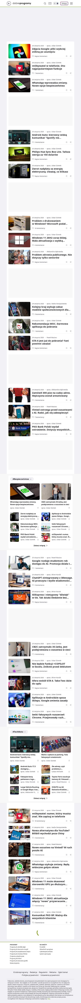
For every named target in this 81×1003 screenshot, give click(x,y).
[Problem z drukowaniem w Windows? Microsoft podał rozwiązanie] (19, 223)
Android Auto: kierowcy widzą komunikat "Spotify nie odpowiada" (49, 137)
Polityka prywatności (30, 975)
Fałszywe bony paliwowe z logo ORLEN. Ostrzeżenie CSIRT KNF (29, 778)
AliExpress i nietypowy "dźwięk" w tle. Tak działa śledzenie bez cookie (50, 597)
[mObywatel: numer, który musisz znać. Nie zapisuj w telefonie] (45, 537)
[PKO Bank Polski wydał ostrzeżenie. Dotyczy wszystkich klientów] (19, 429)
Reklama (52, 972)
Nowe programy (14, 963)
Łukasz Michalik (57, 772)
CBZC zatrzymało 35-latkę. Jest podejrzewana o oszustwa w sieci (55, 503)
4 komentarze (39, 245)
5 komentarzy (39, 889)
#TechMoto (18, 731)
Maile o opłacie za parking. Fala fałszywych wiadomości (54, 756)
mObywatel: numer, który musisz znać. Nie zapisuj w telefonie (61, 535)
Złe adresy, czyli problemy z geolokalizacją (58, 767)
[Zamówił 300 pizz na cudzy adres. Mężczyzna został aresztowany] (19, 395)
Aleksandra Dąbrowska (55, 252)
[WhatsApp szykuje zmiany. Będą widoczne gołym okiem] (19, 866)
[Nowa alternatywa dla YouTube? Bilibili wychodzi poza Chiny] (19, 833)
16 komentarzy (40, 228)
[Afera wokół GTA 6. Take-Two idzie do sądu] (19, 683)
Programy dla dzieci (16, 958)
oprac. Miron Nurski (54, 575)
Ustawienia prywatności (50, 975)
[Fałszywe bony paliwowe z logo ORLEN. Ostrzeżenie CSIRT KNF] (14, 779)
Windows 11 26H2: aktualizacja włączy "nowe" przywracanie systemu (50, 901)
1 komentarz (39, 73)
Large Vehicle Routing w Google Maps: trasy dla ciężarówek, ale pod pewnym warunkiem (30, 788)
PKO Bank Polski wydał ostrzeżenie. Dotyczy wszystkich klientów (50, 429)
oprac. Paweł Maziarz (54, 558)
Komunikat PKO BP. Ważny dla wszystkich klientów (49, 917)
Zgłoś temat (63, 972)
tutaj (48, 999)
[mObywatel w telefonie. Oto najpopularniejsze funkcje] (19, 68)
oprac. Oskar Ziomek (54, 46)
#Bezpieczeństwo (21, 479)
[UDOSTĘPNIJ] (71, 56)
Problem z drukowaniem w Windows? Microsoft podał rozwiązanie (48, 223)
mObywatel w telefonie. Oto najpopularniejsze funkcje (48, 67)
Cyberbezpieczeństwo (46, 951)
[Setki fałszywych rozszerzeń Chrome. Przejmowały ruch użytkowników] (45, 527)
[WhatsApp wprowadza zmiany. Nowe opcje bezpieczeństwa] (19, 85)
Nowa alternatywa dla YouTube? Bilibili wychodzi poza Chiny (51, 832)
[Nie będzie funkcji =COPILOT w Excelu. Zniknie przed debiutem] (19, 666)
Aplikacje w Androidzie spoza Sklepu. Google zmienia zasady (61, 514)
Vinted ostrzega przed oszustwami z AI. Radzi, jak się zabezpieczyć (52, 411)
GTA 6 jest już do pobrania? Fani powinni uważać (50, 342)
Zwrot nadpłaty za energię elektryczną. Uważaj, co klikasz (50, 170)
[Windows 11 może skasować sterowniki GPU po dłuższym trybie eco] (19, 883)
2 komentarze (39, 400)
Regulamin (43, 972)
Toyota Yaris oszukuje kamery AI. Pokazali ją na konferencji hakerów (61, 778)
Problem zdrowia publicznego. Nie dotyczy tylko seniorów (52, 256)
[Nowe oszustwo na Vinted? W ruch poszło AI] (19, 850)
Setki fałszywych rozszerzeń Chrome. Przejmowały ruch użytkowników (60, 525)
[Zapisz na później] (67, 56)
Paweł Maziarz (52, 338)
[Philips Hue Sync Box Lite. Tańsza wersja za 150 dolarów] (19, 154)
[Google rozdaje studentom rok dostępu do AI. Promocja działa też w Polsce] (19, 563)
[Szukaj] (45, 3)
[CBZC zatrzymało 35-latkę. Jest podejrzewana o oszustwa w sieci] (56, 491)
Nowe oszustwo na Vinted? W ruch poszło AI (52, 849)
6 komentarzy (39, 654)
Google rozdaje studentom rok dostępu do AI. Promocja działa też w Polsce (52, 563)
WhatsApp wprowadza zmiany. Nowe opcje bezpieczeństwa (50, 84)
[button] (71, 3)
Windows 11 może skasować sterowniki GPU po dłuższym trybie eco (48, 884)
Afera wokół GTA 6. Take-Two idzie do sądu (52, 682)
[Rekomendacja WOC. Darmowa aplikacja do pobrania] (19, 326)
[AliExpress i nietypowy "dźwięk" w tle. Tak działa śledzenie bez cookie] (19, 597)
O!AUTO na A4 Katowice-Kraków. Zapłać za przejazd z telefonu (60, 788)
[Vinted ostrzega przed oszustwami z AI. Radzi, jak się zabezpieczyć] (19, 412)
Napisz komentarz (41, 56)
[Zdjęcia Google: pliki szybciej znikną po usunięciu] (19, 51)
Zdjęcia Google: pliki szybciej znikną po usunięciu (48, 50)
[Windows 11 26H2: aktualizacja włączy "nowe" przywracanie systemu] (19, 900)
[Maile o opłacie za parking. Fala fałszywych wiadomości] (56, 744)
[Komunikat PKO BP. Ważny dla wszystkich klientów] (19, 917)
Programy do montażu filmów (18, 954)
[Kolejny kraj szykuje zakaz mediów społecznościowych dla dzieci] (19, 309)
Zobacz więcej (39, 545)
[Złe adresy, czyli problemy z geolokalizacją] (45, 769)
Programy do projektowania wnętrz (20, 951)
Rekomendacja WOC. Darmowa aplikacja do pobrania (50, 325)
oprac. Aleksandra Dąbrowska (57, 390)
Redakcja (33, 972)
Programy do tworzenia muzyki (19, 949)
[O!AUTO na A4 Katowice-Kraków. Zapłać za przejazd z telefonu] (45, 790)
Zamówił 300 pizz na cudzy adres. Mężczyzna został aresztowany (51, 394)
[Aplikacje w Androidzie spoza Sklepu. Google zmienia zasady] (45, 516)
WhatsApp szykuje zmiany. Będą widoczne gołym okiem (50, 866)
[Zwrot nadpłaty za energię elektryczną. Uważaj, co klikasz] (19, 171)
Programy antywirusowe (17, 956)
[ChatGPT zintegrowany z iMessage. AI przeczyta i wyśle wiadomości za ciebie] (19, 580)
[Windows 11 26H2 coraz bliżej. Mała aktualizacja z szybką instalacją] (19, 240)
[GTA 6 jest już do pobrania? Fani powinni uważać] (19, 343)
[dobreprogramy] (23, 3)
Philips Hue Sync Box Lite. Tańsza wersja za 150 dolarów (51, 153)
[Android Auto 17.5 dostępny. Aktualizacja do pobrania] (14, 769)
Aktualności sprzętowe (46, 949)
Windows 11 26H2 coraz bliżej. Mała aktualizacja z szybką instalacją (49, 240)
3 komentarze (39, 142)
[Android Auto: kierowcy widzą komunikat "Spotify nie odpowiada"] (19, 137)
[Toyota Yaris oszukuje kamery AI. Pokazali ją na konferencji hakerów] (45, 779)
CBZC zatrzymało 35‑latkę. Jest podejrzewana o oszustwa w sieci (51, 648)
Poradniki (42, 947)
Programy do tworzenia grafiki (19, 961)
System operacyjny (45, 954)
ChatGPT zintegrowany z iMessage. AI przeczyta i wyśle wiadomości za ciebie (52, 580)
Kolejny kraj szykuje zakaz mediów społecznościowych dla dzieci (50, 309)
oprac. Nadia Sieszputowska (57, 304)
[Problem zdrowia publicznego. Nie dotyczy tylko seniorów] (19, 257)
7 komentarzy (39, 417)
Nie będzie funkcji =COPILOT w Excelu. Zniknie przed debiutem (51, 665)
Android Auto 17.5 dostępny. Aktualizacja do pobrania (28, 767)
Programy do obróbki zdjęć (18, 947)
